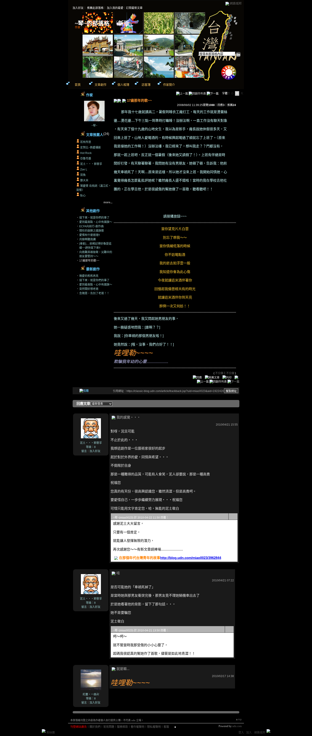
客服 (166, 726)
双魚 (83, 175)
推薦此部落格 (95, 8)
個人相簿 (123, 84)
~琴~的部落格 (92, 23)
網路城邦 (236, 3)
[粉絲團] (43, 731)
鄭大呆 (84, 180)
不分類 (219, 373)
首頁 (78, 84)
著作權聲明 (137, 726)
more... (107, 202)
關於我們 (95, 726)
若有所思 (85, 142)
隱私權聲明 (154, 726)
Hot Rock (86, 153)
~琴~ (94, 125)
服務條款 (122, 726)
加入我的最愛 (115, 8)
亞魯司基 (85, 158)
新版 (124, 23)
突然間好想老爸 (88, 289)
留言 (84, 451)
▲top (238, 719)
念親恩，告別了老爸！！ (94, 293)
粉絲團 (51, 732)
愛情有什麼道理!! (89, 235)
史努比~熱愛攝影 (90, 147)
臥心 (83, 195)
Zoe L (83, 169)
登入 (241, 732)
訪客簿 (146, 84)
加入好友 (78, 8)
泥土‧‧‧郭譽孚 (91, 164)
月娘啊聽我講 (87, 239)
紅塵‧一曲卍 (91, 694)
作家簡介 (169, 84)
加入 (249, 732)
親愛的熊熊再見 (88, 276)
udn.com (237, 726)
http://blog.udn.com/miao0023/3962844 (190, 558)
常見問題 (108, 726)
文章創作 (100, 84)
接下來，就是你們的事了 (94, 217)
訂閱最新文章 (134, 8)
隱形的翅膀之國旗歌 (91, 230)
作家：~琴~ (82, 27)
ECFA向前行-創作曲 (91, 226)
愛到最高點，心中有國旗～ (95, 222)
